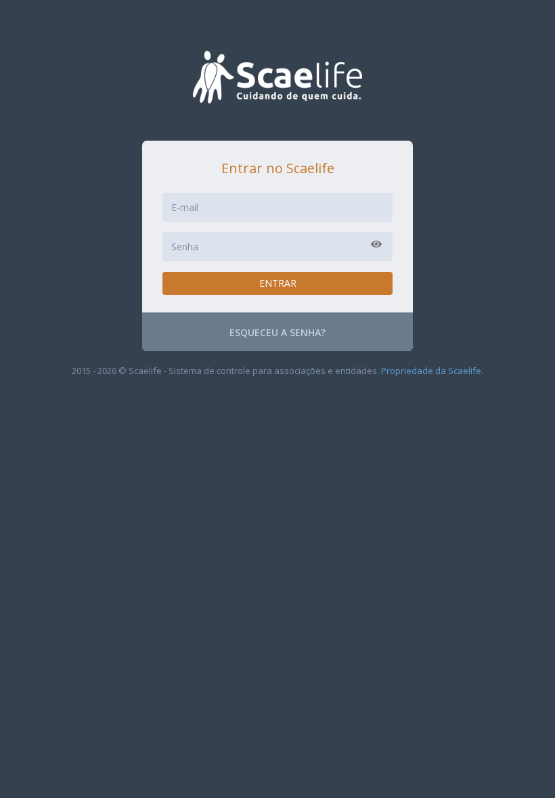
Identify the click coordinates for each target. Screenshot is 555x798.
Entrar (277, 283)
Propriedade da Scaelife (431, 371)
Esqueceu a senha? (277, 332)
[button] (376, 244)
